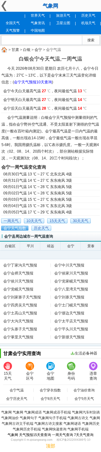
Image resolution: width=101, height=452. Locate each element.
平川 (30, 246)
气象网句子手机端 (52, 418)
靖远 (50, 246)
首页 (4, 50)
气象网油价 (10, 418)
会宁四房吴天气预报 (20, 305)
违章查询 (93, 375)
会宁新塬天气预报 (69, 337)
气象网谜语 (72, 423)
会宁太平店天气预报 (71, 321)
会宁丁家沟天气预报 (20, 265)
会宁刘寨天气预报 (69, 297)
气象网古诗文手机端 (17, 423)
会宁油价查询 (84, 390)
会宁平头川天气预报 (71, 329)
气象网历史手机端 (27, 429)
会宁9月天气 (84, 399)
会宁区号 (30, 375)
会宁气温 (17, 390)
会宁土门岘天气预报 (71, 305)
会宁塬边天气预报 (69, 313)
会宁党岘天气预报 (18, 289)
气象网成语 (33, 412)
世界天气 (38, 15)
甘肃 (15, 50)
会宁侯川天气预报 (18, 281)
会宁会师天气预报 (18, 273)
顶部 (50, 445)
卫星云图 (63, 23)
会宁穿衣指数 (50, 390)
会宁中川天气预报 (69, 265)
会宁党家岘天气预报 (71, 281)
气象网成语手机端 (57, 412)
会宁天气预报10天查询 (33, 82)
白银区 (10, 246)
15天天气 (8, 375)
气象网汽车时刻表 (86, 412)
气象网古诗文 (78, 418)
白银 (27, 50)
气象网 (50, 6)
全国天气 (13, 23)
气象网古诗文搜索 (48, 423)
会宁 (38, 50)
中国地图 (38, 30)
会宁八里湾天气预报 (71, 289)
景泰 (90, 246)
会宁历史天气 (16, 399)
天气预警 (13, 30)
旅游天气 (63, 15)
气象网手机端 (78, 429)
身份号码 (71, 375)
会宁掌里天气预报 (18, 337)
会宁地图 (50, 375)
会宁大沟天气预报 (18, 321)
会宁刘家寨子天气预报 (22, 297)
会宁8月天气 (50, 399)
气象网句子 (28, 418)
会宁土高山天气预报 (20, 313)
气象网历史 (91, 423)
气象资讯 (38, 23)
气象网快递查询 (54, 429)
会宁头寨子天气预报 (20, 329)
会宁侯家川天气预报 (71, 273)
